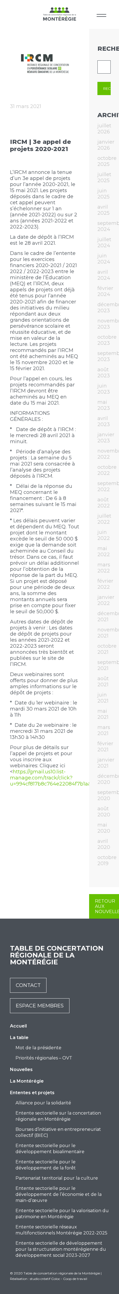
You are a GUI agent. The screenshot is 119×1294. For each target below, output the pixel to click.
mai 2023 (103, 405)
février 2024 (105, 291)
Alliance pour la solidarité (43, 1102)
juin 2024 (103, 259)
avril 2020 (103, 844)
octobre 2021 (107, 649)
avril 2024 (103, 275)
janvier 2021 (105, 763)
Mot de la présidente (38, 1047)
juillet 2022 (104, 519)
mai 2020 (103, 828)
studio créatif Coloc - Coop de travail (58, 1279)
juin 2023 (103, 389)
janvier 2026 (105, 145)
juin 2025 (103, 194)
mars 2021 (103, 730)
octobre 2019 (107, 860)
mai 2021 (102, 714)
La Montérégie (27, 1081)
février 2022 (105, 584)
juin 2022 (103, 535)
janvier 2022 (105, 600)
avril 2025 (103, 210)
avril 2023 (103, 421)
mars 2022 (103, 568)
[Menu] (101, 14)
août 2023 (103, 373)
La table (19, 1037)
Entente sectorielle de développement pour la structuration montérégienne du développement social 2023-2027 (60, 1249)
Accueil (18, 1026)
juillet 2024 (104, 242)
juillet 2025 (104, 177)
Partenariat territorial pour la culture (56, 1178)
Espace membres (40, 1006)
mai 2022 (103, 551)
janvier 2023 (105, 438)
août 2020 (103, 812)
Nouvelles (21, 1069)
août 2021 (103, 682)
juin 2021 (102, 698)
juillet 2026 (104, 129)
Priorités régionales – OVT (43, 1058)
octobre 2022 (107, 470)
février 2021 (105, 747)
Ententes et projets (32, 1092)
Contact (28, 985)
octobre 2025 (107, 161)
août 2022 (103, 503)
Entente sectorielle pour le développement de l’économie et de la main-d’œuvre (58, 1194)
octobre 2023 (107, 340)
